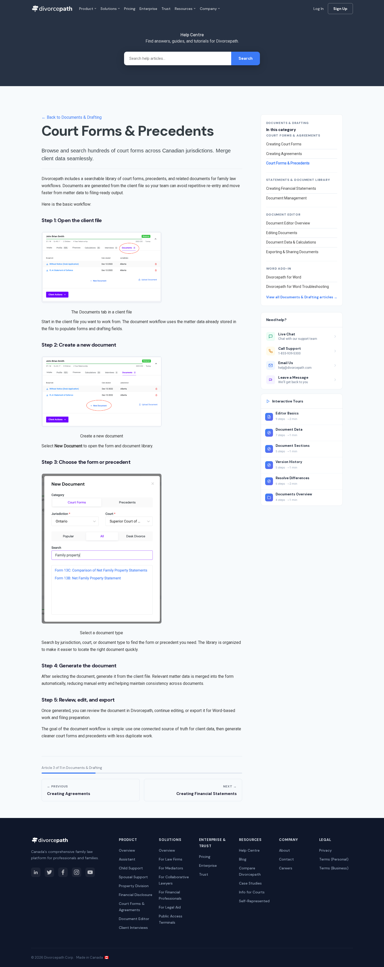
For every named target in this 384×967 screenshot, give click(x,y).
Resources (184, 8)
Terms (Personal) (333, 859)
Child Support (131, 868)
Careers (285, 868)
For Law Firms (170, 859)
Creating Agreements (284, 154)
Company (208, 8)
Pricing (129, 8)
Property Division (134, 885)
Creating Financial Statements (291, 188)
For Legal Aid (170, 907)
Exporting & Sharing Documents (292, 252)
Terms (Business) (333, 868)
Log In (318, 8)
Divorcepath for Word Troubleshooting (297, 286)
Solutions (109, 8)
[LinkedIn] (35, 872)
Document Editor (134, 918)
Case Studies (250, 883)
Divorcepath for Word (283, 277)
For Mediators (171, 868)
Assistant (127, 859)
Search (245, 58)
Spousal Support (133, 877)
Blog (242, 859)
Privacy (325, 850)
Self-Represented (254, 901)
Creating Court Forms (283, 144)
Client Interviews (133, 927)
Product (86, 8)
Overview (127, 850)
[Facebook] (63, 872)
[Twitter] (49, 872)
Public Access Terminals (170, 919)
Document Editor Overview (288, 223)
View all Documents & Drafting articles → (301, 297)
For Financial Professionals (170, 895)
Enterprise (148, 8)
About (284, 850)
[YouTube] (90, 872)
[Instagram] (76, 872)
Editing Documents (281, 233)
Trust (166, 8)
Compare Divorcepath (250, 871)
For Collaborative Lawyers (174, 880)
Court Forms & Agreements (132, 906)
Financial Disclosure (135, 894)
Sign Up (340, 8)
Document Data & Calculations (291, 242)
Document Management (286, 198)
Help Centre (249, 850)
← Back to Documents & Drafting (72, 117)
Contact (286, 859)
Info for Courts (252, 892)
